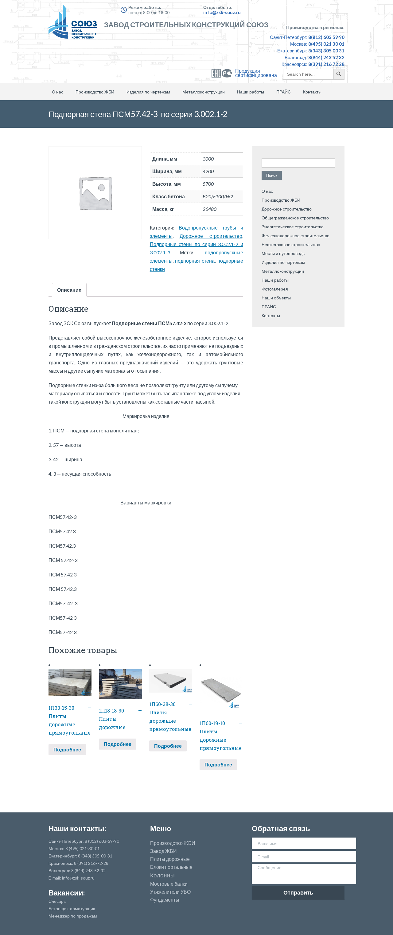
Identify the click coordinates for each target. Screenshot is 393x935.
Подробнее (67, 749)
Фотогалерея (275, 288)
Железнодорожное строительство (295, 235)
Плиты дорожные (170, 859)
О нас (57, 91)
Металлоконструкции (203, 91)
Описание (69, 290)
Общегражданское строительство (295, 217)
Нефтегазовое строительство (291, 244)
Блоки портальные (171, 867)
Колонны (162, 875)
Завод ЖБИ (163, 851)
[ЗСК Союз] (75, 24)
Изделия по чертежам (148, 91)
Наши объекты (276, 297)
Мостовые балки (169, 883)
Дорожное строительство (211, 236)
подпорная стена (195, 261)
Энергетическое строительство (293, 226)
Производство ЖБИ (95, 91)
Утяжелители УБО (170, 891)
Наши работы (250, 91)
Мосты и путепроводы (283, 253)
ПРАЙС (283, 91)
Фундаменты (164, 899)
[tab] (69, 290)
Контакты (312, 91)
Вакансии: (67, 892)
